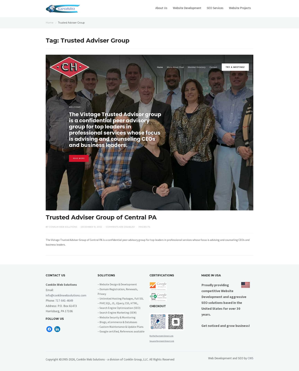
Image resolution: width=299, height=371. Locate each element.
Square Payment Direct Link (162, 341)
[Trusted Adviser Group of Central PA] (149, 132)
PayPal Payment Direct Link (161, 335)
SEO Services (215, 8)
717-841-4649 (64, 300)
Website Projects (240, 8)
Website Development (187, 8)
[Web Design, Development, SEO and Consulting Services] (63, 9)
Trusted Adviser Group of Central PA (101, 217)
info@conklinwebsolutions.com (66, 295)
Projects (144, 226)
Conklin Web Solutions (63, 226)
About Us (161, 8)
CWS (250, 358)
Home (49, 22)
